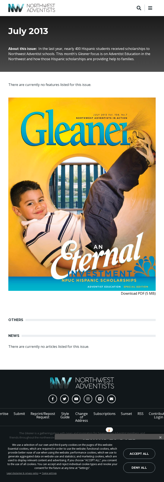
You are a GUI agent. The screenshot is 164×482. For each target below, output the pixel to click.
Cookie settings (49, 473)
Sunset (126, 413)
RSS (141, 413)
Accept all (139, 453)
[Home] (31, 8)
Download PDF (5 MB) (138, 293)
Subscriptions (105, 413)
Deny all (139, 467)
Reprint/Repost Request (43, 415)
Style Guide (65, 415)
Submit (19, 413)
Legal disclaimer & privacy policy (22, 473)
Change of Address (81, 417)
